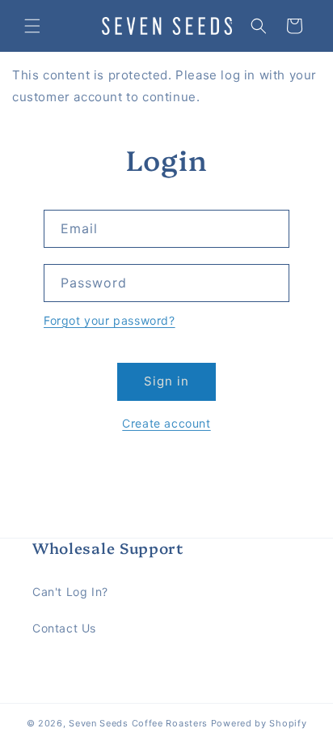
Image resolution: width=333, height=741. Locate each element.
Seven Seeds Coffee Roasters (138, 723)
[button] (32, 26)
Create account (166, 423)
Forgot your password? (109, 320)
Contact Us (64, 628)
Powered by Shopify (259, 723)
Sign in (166, 381)
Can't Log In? (70, 591)
